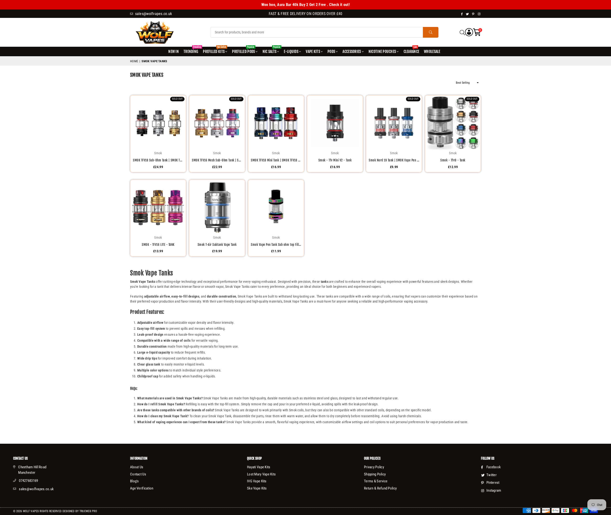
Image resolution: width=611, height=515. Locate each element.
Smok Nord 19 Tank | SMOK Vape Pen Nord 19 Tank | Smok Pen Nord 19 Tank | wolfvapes (394, 160)
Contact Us (138, 474)
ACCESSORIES (351, 51)
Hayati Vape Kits (258, 467)
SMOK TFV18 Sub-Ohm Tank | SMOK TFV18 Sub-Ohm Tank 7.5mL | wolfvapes (158, 160)
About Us (136, 467)
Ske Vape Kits (257, 488)
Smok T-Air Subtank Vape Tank (217, 245)
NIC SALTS (271, 50)
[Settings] (469, 32)
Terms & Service (375, 481)
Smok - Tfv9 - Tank (452, 160)
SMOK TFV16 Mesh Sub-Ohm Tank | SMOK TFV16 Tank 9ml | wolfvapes (217, 160)
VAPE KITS (313, 51)
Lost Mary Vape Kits (261, 474)
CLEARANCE (411, 50)
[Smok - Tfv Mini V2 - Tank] (335, 123)
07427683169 (28, 481)
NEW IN (173, 51)
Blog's (134, 481)
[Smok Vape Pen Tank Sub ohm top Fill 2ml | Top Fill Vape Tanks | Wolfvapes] (276, 207)
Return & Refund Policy (380, 488)
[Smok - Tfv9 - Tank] (452, 123)
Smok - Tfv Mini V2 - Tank (335, 160)
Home (134, 61)
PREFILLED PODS (243, 50)
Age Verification (141, 488)
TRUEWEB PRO (88, 511)
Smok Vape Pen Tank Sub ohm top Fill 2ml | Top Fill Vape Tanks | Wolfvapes (276, 245)
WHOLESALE (432, 51)
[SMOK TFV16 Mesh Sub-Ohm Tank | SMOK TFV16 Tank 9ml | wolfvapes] (217, 123)
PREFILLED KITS (214, 50)
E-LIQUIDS (291, 51)
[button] (477, 32)
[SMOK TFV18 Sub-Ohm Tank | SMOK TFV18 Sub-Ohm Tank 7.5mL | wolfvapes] (158, 123)
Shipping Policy (375, 474)
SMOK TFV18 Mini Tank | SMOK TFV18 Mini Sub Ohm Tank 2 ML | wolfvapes (276, 160)
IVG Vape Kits (257, 481)
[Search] (462, 32)
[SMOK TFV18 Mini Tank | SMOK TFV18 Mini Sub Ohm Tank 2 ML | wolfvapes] (276, 123)
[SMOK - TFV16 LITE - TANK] (158, 207)
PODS (331, 51)
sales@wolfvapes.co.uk (36, 489)
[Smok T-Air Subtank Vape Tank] (217, 207)
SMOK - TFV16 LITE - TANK (158, 245)
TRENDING (191, 50)
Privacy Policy (374, 467)
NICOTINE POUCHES (382, 51)
